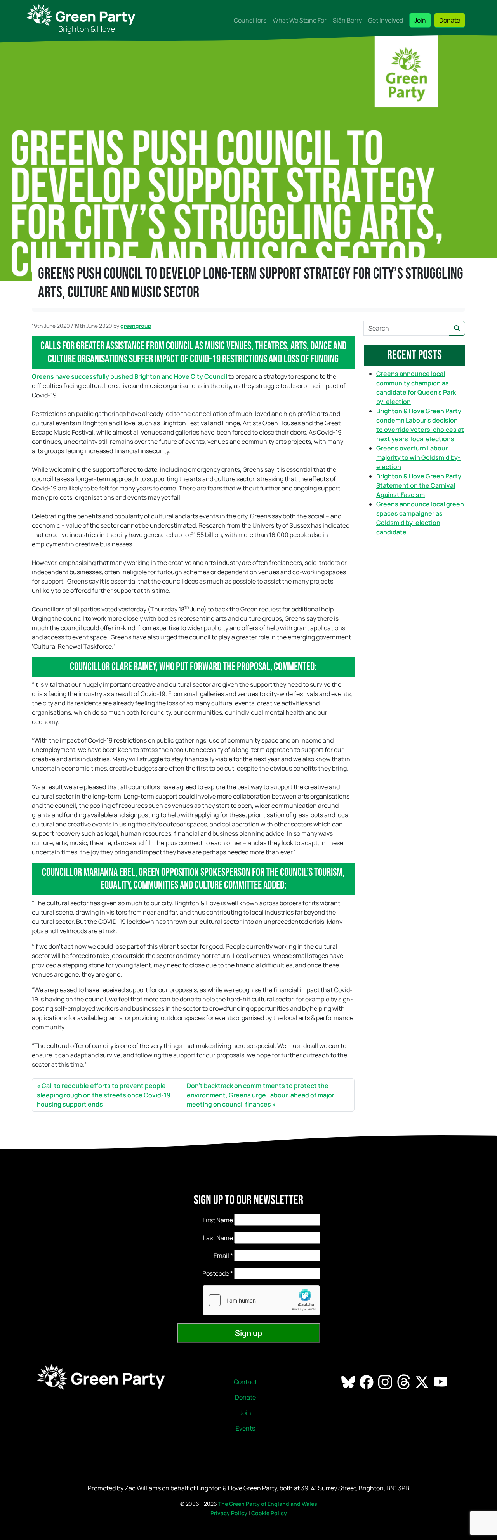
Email (223, 1255)
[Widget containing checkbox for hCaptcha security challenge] (261, 1300)
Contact (245, 1381)
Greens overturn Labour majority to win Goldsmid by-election (418, 457)
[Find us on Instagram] (385, 1381)
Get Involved (385, 20)
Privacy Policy (228, 1513)
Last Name (218, 1237)
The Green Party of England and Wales (267, 1503)
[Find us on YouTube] (441, 1381)
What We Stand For (300, 20)
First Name (218, 1220)
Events (245, 1428)
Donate (449, 20)
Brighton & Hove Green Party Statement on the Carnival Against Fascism (418, 485)
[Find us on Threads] (404, 1381)
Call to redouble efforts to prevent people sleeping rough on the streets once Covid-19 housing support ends (103, 1095)
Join (420, 20)
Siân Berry (347, 20)
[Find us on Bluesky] (348, 1381)
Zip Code (208, 1273)
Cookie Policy (269, 1513)
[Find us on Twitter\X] (422, 1381)
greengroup (135, 325)
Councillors (250, 20)
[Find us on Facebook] (367, 1381)
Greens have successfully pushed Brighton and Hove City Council (130, 376)
